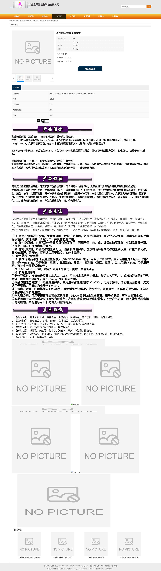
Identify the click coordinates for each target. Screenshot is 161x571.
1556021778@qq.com (81, 566)
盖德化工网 (109, 569)
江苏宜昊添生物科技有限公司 (56, 569)
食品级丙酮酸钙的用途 (96, 557)
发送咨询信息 (90, 69)
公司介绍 (31, 16)
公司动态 (45, 16)
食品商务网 (99, 569)
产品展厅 (59, 16)
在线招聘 (115, 16)
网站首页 (23, 21)
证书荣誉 (73, 16)
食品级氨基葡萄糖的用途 (63, 557)
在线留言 (101, 16)
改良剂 (36, 21)
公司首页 (17, 16)
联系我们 (87, 16)
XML (85, 569)
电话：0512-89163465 (61, 566)
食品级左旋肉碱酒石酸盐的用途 (29, 557)
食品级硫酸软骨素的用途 (129, 557)
